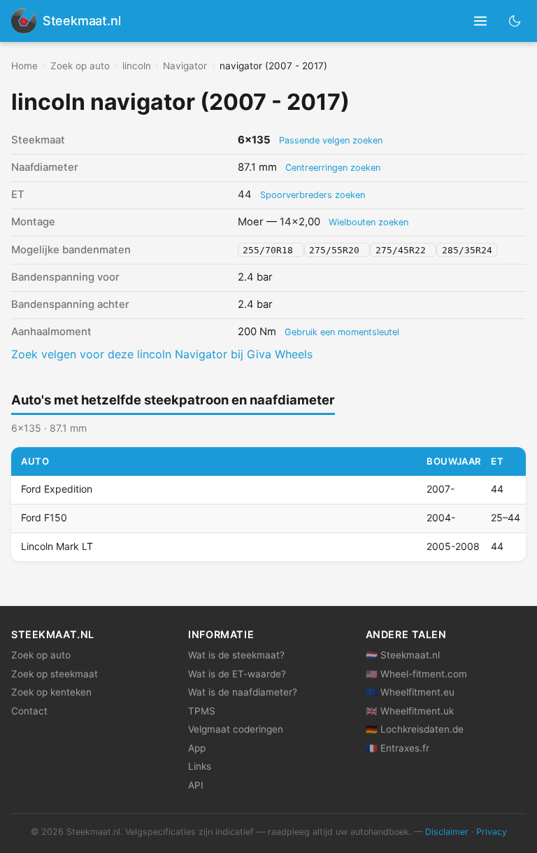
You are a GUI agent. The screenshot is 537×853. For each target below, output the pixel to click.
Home (24, 65)
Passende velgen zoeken (330, 140)
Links (199, 766)
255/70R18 (271, 250)
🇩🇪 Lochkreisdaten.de (415, 729)
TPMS (201, 711)
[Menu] (480, 21)
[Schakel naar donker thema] (515, 20)
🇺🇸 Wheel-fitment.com (416, 673)
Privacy (491, 831)
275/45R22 (403, 250)
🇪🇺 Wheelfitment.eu (410, 692)
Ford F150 (44, 517)
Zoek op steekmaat (54, 673)
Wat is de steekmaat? (236, 655)
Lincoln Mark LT (57, 546)
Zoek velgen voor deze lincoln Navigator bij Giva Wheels (162, 354)
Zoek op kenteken (51, 692)
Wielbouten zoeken (368, 222)
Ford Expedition (56, 489)
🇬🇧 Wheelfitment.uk (410, 711)
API (195, 785)
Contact (29, 711)
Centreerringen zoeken (332, 167)
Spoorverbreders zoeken (312, 195)
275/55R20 (337, 250)
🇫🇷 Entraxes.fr (397, 748)
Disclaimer (446, 831)
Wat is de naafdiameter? (242, 692)
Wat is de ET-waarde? (237, 673)
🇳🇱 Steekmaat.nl (403, 655)
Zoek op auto (80, 65)
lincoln (136, 65)
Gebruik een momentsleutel (342, 332)
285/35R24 (467, 250)
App (197, 748)
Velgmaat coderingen (235, 729)
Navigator (185, 65)
